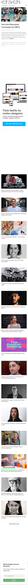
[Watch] (12, 38)
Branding (19, 42)
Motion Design (4, 44)
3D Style (8, 42)
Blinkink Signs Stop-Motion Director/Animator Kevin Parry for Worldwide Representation (12, 470)
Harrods (3, 45)
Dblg (13, 44)
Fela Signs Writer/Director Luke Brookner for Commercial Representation (12, 377)
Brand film (13, 42)
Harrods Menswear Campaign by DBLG (10, 26)
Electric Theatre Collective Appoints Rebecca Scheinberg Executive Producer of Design (12, 330)
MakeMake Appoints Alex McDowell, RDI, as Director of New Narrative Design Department (12, 494)
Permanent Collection (8, 5)
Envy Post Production (20, 44)
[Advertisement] (14, 65)
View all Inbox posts (14, 524)
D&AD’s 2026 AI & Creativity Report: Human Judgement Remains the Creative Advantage (12, 191)
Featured (24, 42)
